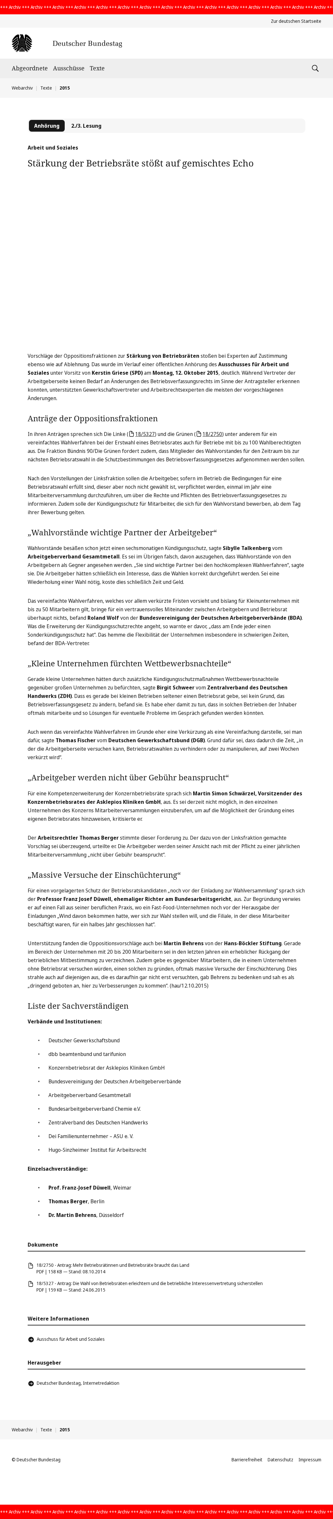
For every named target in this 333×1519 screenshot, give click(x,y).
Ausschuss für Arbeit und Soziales (71, 1339)
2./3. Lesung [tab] (86, 125)
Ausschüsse (69, 68)
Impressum (310, 1459)
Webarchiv (22, 88)
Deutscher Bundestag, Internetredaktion (78, 1383)
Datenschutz (280, 1459)
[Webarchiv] (67, 43)
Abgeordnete (30, 68)
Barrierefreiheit (247, 1459)
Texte (97, 68)
